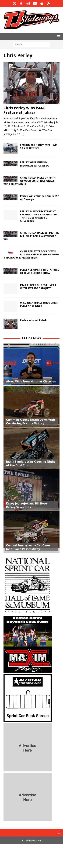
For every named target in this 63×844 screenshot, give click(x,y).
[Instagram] (28, 3)
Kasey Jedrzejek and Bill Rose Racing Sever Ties (26, 505)
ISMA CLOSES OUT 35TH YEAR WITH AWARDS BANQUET (38, 286)
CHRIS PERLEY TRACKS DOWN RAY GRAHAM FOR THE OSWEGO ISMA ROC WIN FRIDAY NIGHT (31, 254)
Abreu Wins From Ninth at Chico (28, 381)
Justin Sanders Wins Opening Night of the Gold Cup (30, 463)
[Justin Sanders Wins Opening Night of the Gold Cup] (31, 448)
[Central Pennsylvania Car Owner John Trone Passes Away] (31, 532)
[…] (22, 134)
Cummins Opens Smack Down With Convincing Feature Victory (30, 421)
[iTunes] (42, 3)
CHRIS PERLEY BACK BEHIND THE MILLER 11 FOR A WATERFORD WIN (31, 236)
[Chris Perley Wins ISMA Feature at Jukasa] (31, 83)
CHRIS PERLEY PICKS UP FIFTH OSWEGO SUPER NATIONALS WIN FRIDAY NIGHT (29, 181)
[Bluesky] (49, 3)
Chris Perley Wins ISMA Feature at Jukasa (24, 110)
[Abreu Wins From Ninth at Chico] (31, 364)
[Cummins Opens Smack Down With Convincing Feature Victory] (31, 406)
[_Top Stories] (11, 179)
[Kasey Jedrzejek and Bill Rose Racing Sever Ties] (31, 490)
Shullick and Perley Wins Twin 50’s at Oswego (38, 146)
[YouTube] (35, 3)
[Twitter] (14, 3)
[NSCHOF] (28, 612)
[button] (58, 36)
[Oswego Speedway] (11, 197)
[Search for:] (31, 44)
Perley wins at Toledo (33, 320)
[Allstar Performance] (28, 720)
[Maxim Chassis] (28, 670)
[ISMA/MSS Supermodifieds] (11, 163)
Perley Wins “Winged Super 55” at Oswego (39, 197)
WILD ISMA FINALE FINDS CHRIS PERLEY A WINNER (39, 304)
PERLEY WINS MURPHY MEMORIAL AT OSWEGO (34, 164)
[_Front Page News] (11, 148)
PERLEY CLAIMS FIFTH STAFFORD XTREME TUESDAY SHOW (39, 271)
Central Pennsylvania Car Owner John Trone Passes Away (29, 547)
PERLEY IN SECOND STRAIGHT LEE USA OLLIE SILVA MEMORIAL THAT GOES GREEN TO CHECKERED (39, 216)
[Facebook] (21, 3)
